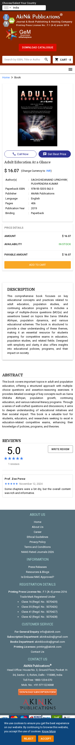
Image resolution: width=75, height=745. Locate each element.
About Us (37, 526)
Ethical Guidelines (37, 536)
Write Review (60, 449)
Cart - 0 (63, 59)
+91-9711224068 (44, 684)
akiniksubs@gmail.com (54, 636)
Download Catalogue (37, 47)
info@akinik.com (50, 631)
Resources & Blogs (37, 571)
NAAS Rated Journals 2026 (37, 551)
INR (48, 170)
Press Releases (37, 566)
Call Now (20, 154)
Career (37, 531)
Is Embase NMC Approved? (37, 576)
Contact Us (37, 651)
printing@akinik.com (49, 646)
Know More (49, 731)
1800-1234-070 (43, 679)
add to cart (37, 264)
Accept (46, 738)
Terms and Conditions (37, 546)
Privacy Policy (38, 541)
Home (37, 521)
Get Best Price (54, 154)
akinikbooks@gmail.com (50, 641)
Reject (29, 738)
